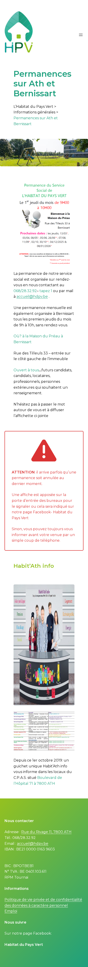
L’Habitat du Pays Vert (33, 106)
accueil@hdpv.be (32, 296)
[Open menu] (80, 35)
